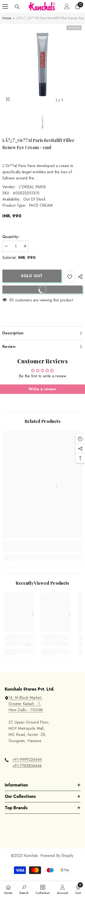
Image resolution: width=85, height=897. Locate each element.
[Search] (17, 7)
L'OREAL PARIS (32, 187)
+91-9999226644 (27, 759)
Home (6, 18)
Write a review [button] (42, 389)
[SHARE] (79, 276)
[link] (42, 549)
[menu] (5, 6)
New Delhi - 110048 (25, 710)
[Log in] (66, 6)
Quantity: (10, 236)
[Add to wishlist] (70, 276)
